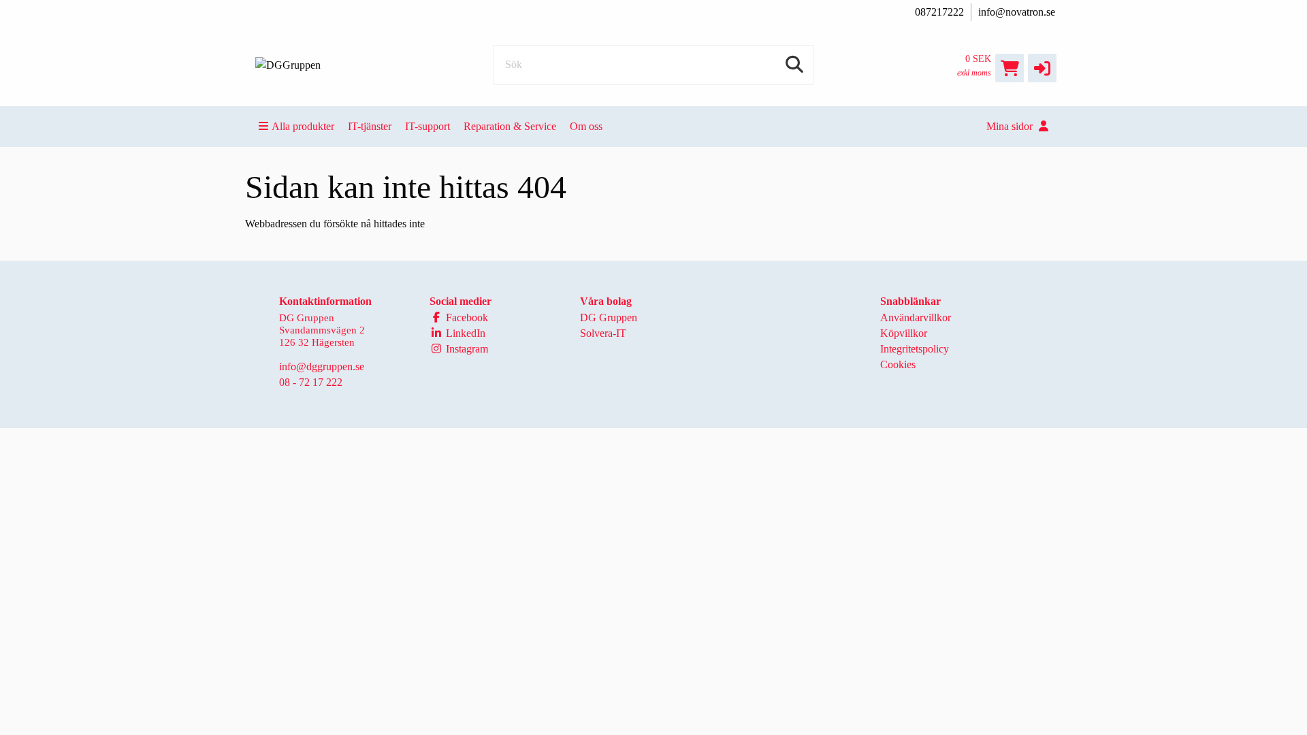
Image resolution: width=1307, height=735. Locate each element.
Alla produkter (303, 126)
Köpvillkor (903, 333)
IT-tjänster (369, 126)
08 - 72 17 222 (310, 382)
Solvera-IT (603, 333)
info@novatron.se (1016, 12)
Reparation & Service (510, 126)
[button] (1042, 68)
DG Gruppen (608, 317)
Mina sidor (1010, 126)
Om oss (586, 126)
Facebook (465, 317)
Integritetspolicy (914, 349)
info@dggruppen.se (321, 366)
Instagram (465, 349)
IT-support (427, 126)
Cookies (898, 364)
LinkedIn (464, 333)
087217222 (939, 12)
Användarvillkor (915, 317)
